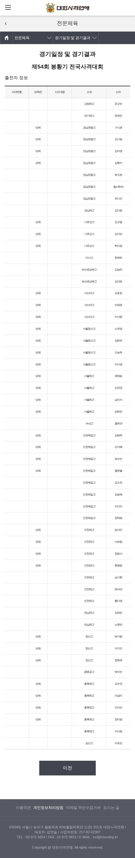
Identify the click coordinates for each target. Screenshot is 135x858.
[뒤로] (6, 24)
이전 (67, 767)
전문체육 (22, 38)
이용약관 (23, 807)
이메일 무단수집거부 (83, 807)
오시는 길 (111, 807)
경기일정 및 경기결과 (73, 38)
